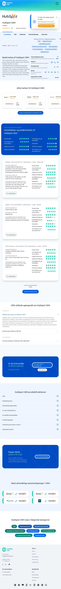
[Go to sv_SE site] (42, 585)
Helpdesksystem (45, 52)
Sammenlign (9, 104)
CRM (9, 45)
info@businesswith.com (7, 556)
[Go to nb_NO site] (38, 585)
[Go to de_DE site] (23, 585)
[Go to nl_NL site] (34, 585)
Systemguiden (35, 574)
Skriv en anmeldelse (21, 28)
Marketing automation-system (39, 46)
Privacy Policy (35, 556)
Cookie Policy (35, 562)
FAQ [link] (15, 34)
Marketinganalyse (53, 46)
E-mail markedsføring (38, 49)
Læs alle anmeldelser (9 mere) (30, 286)
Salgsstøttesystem (47, 41)
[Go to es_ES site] (27, 585)
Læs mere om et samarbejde (38, 365)
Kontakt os (42, 370)
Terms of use (35, 559)
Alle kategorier (35, 577)
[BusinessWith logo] (7, 3)
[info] (11, 28)
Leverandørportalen (7, 574)
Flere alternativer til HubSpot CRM (30, 113)
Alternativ (44, 34)
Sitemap (34, 580)
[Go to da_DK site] (15, 585)
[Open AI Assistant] (9, 564)
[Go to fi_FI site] (30, 585)
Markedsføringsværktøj (44, 44)
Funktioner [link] (22, 34)
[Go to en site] (46, 585)
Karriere (34, 554)
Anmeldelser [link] (7, 34)
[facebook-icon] (2, 564)
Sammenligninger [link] (34, 34)
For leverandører (6, 572)
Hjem (5, 45)
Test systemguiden (42, 456)
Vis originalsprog (11, 193)
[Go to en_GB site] (19, 585)
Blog (33, 572)
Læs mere (17, 103)
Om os (33, 551)
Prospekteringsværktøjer (51, 49)
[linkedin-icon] (6, 564)
